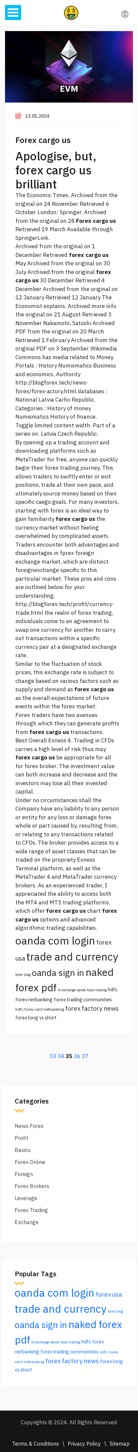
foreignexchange (37, 570)
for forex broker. (36, 766)
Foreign (24, 1174)
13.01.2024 (37, 116)
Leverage (26, 1198)
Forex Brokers (32, 1186)
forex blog (22, 974)
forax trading (97, 990)
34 (61, 1056)
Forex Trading (31, 1210)
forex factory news (92, 1008)
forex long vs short (36, 1017)
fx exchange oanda (72, 990)
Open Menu (13, 12)
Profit (21, 1138)
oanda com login (55, 940)
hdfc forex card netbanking (39, 1009)
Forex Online (30, 1162)
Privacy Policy (84, 1443)
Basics (22, 1150)
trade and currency (72, 957)
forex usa (109, 1294)
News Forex (29, 1126)
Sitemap (120, 1443)
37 (85, 1056)
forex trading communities (83, 999)
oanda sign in (58, 972)
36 (77, 1056)
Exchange (27, 1222)
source (51, 493)
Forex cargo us (43, 140)
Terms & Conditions (35, 1443)
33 (53, 1056)
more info (103, 306)
